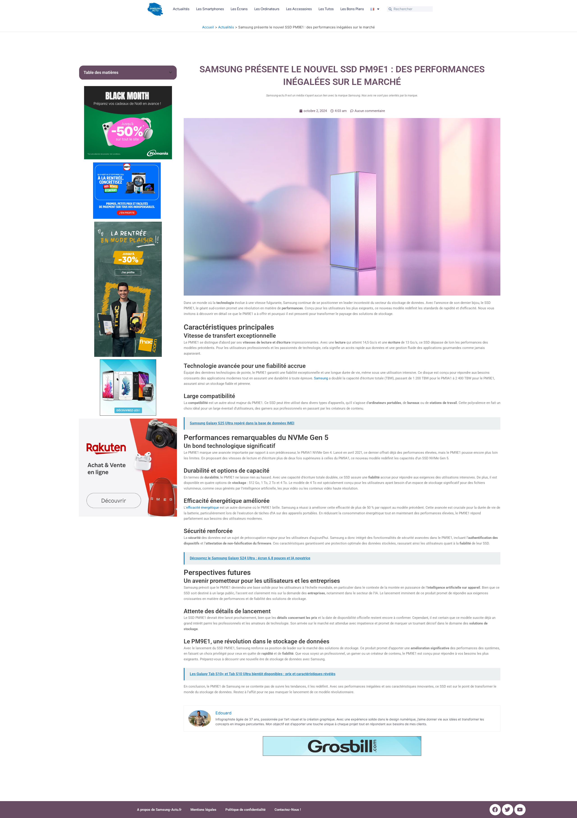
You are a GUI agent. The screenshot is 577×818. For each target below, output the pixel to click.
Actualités (181, 9)
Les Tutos (326, 9)
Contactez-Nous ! (288, 810)
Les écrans (239, 9)
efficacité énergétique (202, 508)
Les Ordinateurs (266, 9)
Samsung (321, 378)
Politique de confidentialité (245, 810)
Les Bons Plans (352, 9)
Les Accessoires (299, 9)
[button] (170, 72)
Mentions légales (203, 810)
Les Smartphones (210, 9)
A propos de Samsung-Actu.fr (159, 810)
